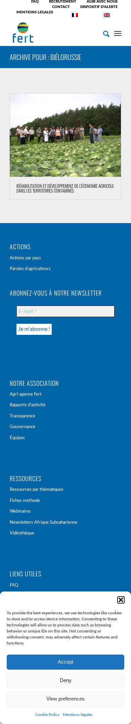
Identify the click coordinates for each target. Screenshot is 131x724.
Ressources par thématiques (36, 489)
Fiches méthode (25, 501)
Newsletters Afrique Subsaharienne (43, 522)
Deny (66, 680)
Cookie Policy (47, 715)
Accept (65, 662)
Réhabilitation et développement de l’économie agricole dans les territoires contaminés (65, 188)
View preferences (65, 699)
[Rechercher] (103, 32)
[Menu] (117, 32)
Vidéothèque (22, 533)
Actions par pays (25, 258)
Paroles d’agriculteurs (30, 269)
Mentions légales (77, 715)
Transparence (22, 416)
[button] (121, 600)
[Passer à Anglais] (107, 15)
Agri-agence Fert (26, 394)
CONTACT (61, 7)
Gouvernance (22, 427)
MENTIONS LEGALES (34, 12)
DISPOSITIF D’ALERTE (99, 7)
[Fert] (54, 32)
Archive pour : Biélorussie (45, 57)
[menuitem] (35, 1)
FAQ (14, 585)
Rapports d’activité (27, 405)
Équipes (17, 438)
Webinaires (20, 511)
